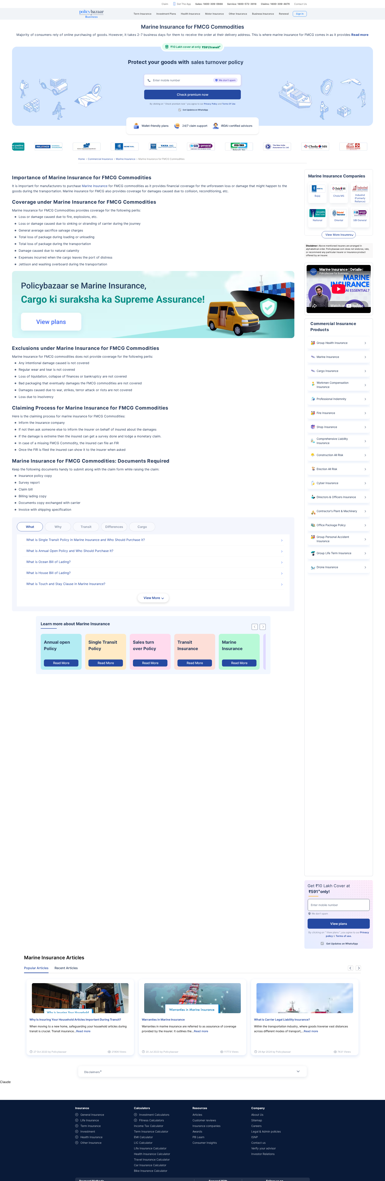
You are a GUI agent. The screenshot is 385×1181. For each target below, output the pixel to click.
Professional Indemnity (331, 399)
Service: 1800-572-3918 (241, 3)
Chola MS (338, 195)
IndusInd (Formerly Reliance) (360, 198)
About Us (257, 1114)
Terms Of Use (228, 104)
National (317, 220)
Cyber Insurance (327, 483)
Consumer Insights (204, 1142)
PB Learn (198, 1137)
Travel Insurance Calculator (152, 1159)
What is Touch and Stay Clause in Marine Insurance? (65, 584)
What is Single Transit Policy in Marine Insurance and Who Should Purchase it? (85, 540)
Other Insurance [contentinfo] (90, 1142)
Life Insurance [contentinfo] (89, 1120)
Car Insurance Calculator (150, 1165)
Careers (256, 1126)
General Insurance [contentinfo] (92, 1114)
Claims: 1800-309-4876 (275, 3)
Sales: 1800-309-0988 (209, 3)
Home (81, 158)
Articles (197, 1114)
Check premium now (175, 104)
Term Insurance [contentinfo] (90, 1126)
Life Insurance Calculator (150, 1148)
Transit (86, 527)
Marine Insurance (125, 158)
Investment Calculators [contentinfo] (154, 1114)
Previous (350, 968)
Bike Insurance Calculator (150, 1170)
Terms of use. (344, 935)
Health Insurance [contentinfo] (91, 1137)
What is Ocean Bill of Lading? (48, 562)
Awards (197, 1131)
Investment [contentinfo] (87, 1131)
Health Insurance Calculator (152, 1154)
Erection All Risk (327, 469)
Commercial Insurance (100, 158)
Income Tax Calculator (148, 1126)
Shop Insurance (327, 427)
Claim (165, 3)
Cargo (142, 527)
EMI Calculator (143, 1137)
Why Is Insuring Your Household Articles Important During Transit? (75, 1019)
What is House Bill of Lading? (48, 573)
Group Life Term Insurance (334, 553)
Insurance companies (206, 1126)
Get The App (184, 3)
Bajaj (317, 195)
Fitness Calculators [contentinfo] (151, 1120)
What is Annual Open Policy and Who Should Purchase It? (69, 551)
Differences (114, 527)
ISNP (254, 1137)
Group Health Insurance (332, 342)
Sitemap (256, 1120)
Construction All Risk (330, 455)
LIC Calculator (143, 1142)
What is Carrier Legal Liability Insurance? (282, 1019)
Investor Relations (263, 1154)
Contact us (258, 1142)
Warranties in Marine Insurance (163, 1019)
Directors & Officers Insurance (336, 497)
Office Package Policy (331, 525)
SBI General (360, 220)
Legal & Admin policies (266, 1131)
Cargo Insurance (327, 371)
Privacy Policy (210, 104)
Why (58, 527)
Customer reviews (204, 1120)
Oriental (338, 220)
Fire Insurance (326, 413)
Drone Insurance (327, 567)
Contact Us (300, 3)
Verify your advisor (263, 1148)
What (30, 527)
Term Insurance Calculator (151, 1131)
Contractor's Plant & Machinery (337, 511)
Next (358, 968)
